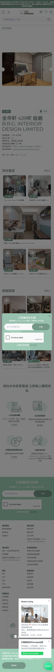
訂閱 (41, 327)
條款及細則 (33, 345)
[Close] (49, 316)
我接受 (14, 665)
